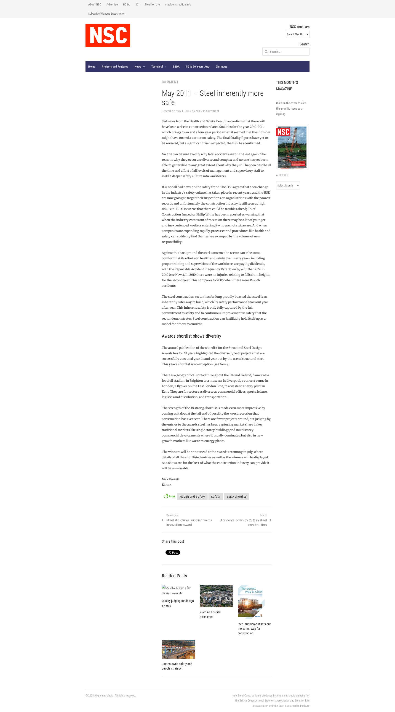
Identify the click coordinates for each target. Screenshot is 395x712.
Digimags (221, 66)
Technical (157, 66)
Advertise (112, 4)
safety (215, 496)
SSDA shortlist (236, 496)
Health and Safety (192, 496)
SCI (137, 4)
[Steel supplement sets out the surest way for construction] (254, 602)
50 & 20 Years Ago (197, 66)
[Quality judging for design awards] (178, 590)
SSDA (176, 66)
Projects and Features (115, 66)
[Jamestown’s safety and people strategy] (178, 649)
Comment (212, 111)
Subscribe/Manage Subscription (106, 13)
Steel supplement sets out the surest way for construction (254, 628)
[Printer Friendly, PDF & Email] (169, 496)
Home (91, 66)
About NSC (94, 4)
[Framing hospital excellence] (216, 596)
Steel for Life (152, 4)
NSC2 (199, 111)
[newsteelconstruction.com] (107, 35)
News (138, 66)
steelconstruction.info (178, 4)
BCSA (126, 4)
